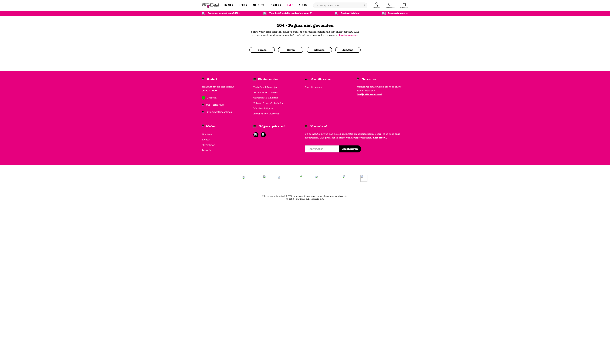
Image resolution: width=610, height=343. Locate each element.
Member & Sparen (263, 108)
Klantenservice (268, 79)
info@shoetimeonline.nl (220, 112)
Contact (212, 79)
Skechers (207, 134)
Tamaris (206, 150)
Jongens (325, 188)
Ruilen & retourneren (265, 92)
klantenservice (348, 35)
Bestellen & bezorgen (265, 87)
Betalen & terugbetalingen (268, 103)
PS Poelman (208, 145)
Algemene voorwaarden (267, 188)
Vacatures (369, 79)
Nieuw (352, 188)
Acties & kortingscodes (266, 113)
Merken (211, 126)
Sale (344, 188)
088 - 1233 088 (215, 105)
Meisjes (335, 188)
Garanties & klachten (265, 97)
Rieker (205, 139)
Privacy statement (290, 188)
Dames (305, 188)
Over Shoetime (321, 79)
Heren (315, 188)
